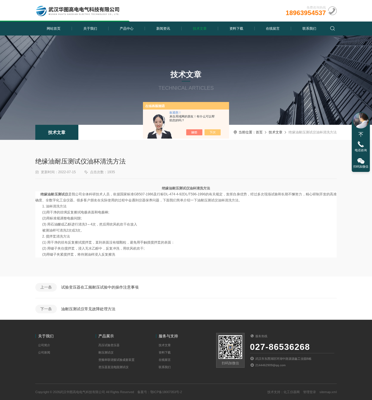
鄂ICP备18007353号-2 (166, 392)
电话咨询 (361, 150)
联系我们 (309, 28)
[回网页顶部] (360, 134)
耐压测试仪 (105, 352)
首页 (259, 132)
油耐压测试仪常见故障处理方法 (88, 309)
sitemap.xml (328, 392)
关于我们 (90, 28)
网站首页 (53, 28)
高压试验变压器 (108, 345)
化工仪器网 (292, 392)
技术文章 (200, 28)
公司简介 (44, 345)
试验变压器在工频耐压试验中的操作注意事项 (100, 287)
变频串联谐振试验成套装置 (116, 359)
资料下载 (236, 28)
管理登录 (309, 392)
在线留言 (273, 28)
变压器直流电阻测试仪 (113, 367)
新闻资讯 (163, 28)
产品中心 (126, 28)
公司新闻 (44, 352)
